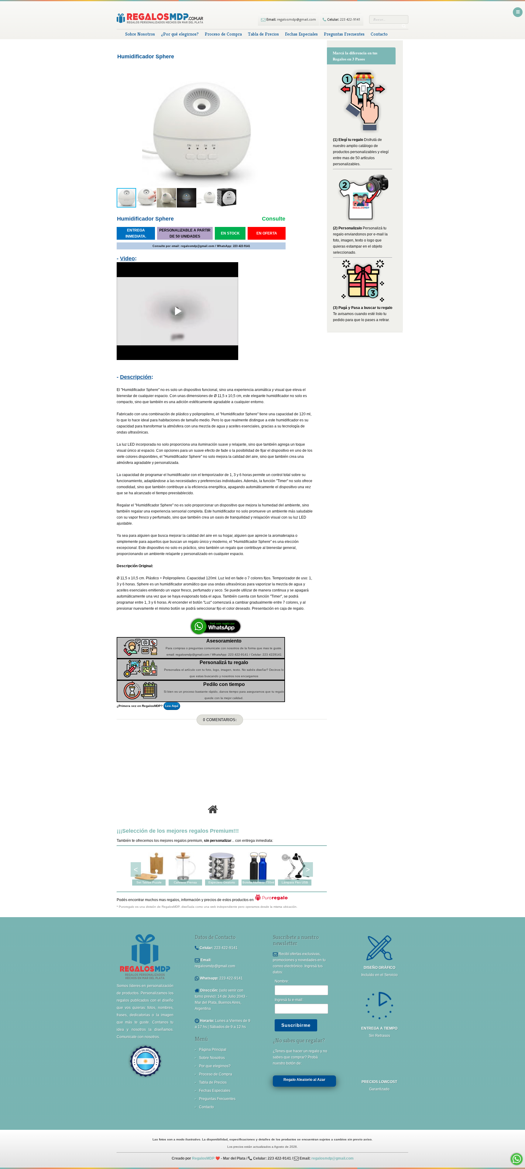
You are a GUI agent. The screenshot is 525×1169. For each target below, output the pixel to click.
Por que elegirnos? (215, 1066)
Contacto (379, 34)
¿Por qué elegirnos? (180, 34)
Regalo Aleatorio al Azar (304, 1080)
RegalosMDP (203, 1158)
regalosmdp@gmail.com (291, 20)
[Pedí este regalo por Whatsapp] (216, 634)
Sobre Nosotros (140, 34)
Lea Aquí (171, 706)
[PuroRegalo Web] (271, 900)
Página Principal (212, 1049)
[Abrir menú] (518, 12)
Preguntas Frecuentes (344, 34)
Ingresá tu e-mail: (289, 1000)
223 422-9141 (343, 20)
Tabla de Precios (263, 34)
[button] (122, 132)
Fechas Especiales (301, 34)
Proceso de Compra (223, 34)
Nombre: (282, 981)
